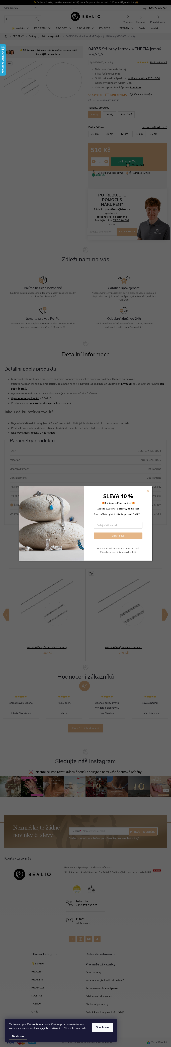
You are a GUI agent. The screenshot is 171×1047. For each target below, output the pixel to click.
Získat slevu (118, 535)
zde (84, 1028)
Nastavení (18, 1036)
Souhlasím (102, 1027)
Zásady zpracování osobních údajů (118, 551)
